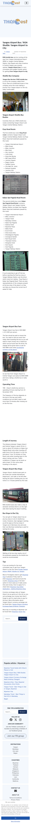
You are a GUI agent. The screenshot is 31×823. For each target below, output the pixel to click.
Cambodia (15, 779)
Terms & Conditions (15, 798)
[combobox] (11, 619)
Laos (15, 777)
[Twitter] (15, 720)
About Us (15, 795)
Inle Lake (15, 751)
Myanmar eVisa (13, 581)
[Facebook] (11, 720)
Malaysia (15, 769)
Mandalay (15, 749)
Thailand (15, 765)
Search (23, 618)
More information (15, 821)
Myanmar (9, 579)
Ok (15, 818)
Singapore (15, 771)
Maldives (15, 781)
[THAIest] (11, 3)
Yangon (15, 747)
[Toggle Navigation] (26, 3)
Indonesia (16, 775)
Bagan (15, 753)
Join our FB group (15, 736)
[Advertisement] (15, 21)
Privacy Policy (15, 800)
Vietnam (15, 767)
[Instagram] (20, 720)
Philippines (15, 773)
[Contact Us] (15, 791)
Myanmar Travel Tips (18, 611)
